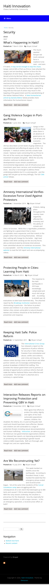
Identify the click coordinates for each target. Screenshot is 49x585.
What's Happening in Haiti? (21, 42)
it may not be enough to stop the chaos (26, 67)
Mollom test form (12, 541)
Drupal (15, 557)
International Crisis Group (34, 344)
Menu (8, 18)
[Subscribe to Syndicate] (4, 563)
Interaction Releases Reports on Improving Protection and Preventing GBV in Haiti (24, 398)
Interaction (25, 431)
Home (6, 27)
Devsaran (24, 580)
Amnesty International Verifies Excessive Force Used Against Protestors (23, 196)
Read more (8, 105)
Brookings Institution (22, 303)
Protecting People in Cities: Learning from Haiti (21, 269)
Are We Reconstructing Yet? (21, 461)
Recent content (11, 543)
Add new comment (21, 105)
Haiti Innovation (16, 6)
